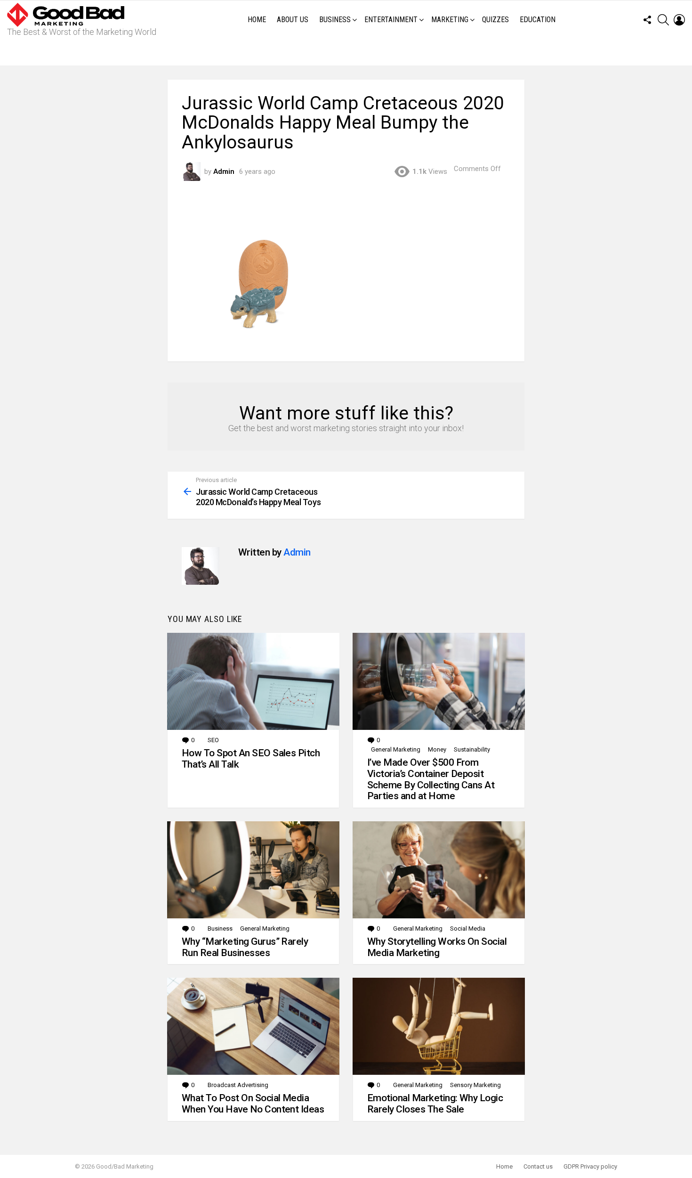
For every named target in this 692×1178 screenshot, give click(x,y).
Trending (348, 52)
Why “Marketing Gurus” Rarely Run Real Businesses (245, 947)
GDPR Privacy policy (590, 1166)
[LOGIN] (679, 19)
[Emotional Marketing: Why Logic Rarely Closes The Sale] (439, 1026)
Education (537, 19)
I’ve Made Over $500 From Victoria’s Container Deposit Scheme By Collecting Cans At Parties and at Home (430, 779)
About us (292, 19)
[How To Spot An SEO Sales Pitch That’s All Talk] (253, 681)
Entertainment (391, 19)
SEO (213, 740)
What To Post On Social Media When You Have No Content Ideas (253, 1103)
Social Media (467, 928)
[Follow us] (647, 19)
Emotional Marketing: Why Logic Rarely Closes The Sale (435, 1103)
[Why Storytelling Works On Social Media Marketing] (439, 869)
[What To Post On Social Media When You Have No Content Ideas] (253, 1026)
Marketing (449, 19)
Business (335, 19)
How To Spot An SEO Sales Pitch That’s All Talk (251, 758)
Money (437, 749)
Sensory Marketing (475, 1084)
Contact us (538, 1166)
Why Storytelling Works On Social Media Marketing (437, 947)
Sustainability (472, 749)
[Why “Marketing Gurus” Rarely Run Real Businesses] (253, 869)
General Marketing (395, 749)
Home (257, 19)
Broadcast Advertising (238, 1084)
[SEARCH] (663, 19)
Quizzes (495, 19)
